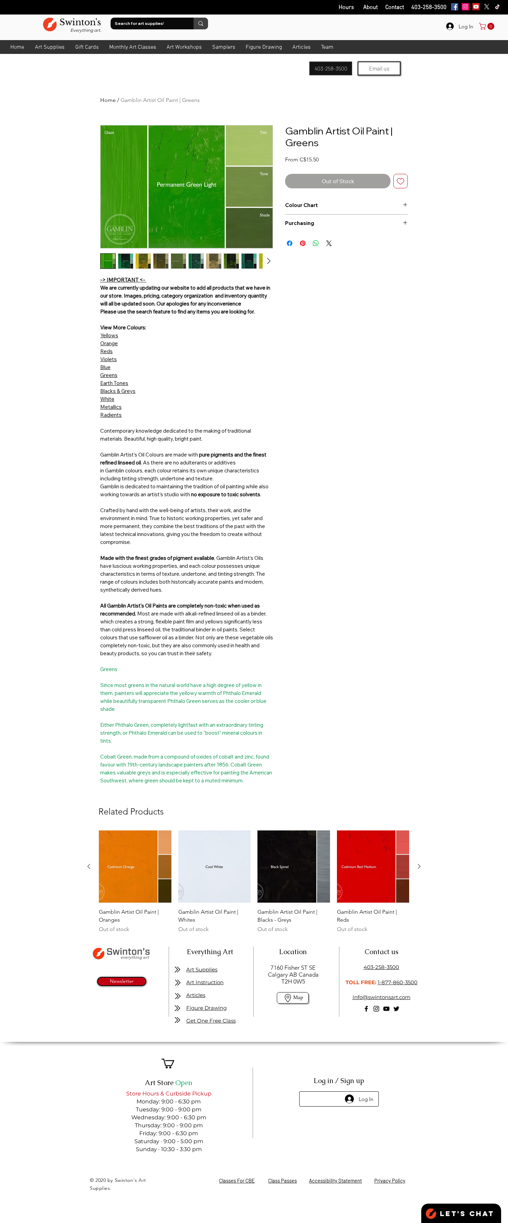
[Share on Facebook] (289, 243)
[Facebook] (454, 6)
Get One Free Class (211, 1020)
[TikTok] (497, 6)
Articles (195, 995)
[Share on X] (329, 243)
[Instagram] (465, 6)
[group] (254, 882)
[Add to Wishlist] (400, 181)
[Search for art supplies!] (201, 23)
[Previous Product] (89, 866)
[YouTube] (476, 6)
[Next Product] (419, 866)
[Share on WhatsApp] (316, 243)
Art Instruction (205, 982)
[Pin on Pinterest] (303, 243)
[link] (487, 26)
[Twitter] (396, 1009)
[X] (486, 6)
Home (108, 100)
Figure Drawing (206, 1008)
